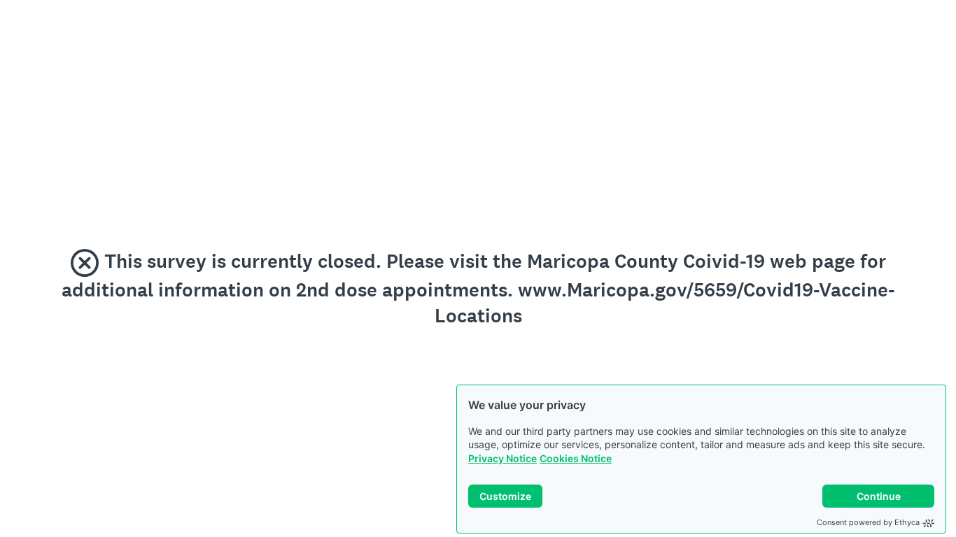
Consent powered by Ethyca (868, 522)
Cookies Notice (576, 458)
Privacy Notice (502, 458)
